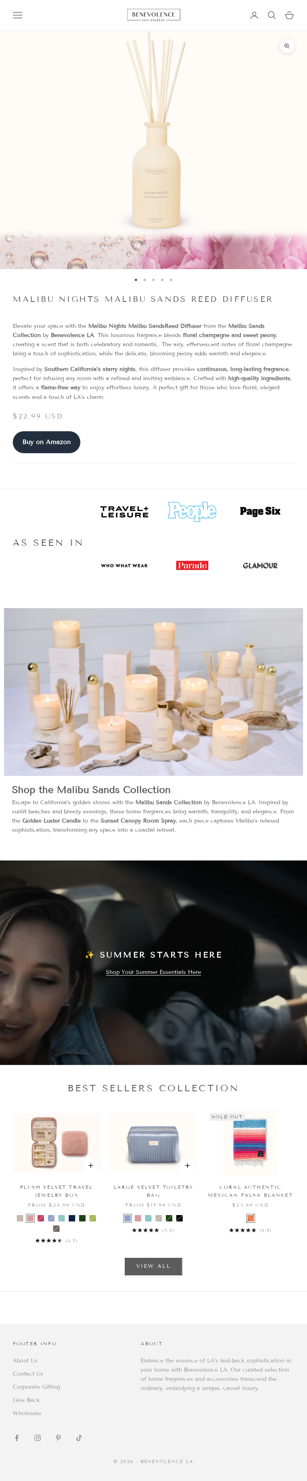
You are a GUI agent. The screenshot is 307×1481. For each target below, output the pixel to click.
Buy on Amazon (46, 442)
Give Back (26, 1400)
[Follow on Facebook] (17, 1438)
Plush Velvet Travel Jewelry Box (56, 1191)
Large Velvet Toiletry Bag (153, 1191)
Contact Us (28, 1373)
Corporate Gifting (36, 1387)
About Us (25, 1360)
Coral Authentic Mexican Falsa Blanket (250, 1191)
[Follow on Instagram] (38, 1438)
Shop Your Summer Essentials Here (153, 972)
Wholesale (27, 1413)
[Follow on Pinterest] (58, 1438)
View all (153, 1266)
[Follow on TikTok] (79, 1438)
